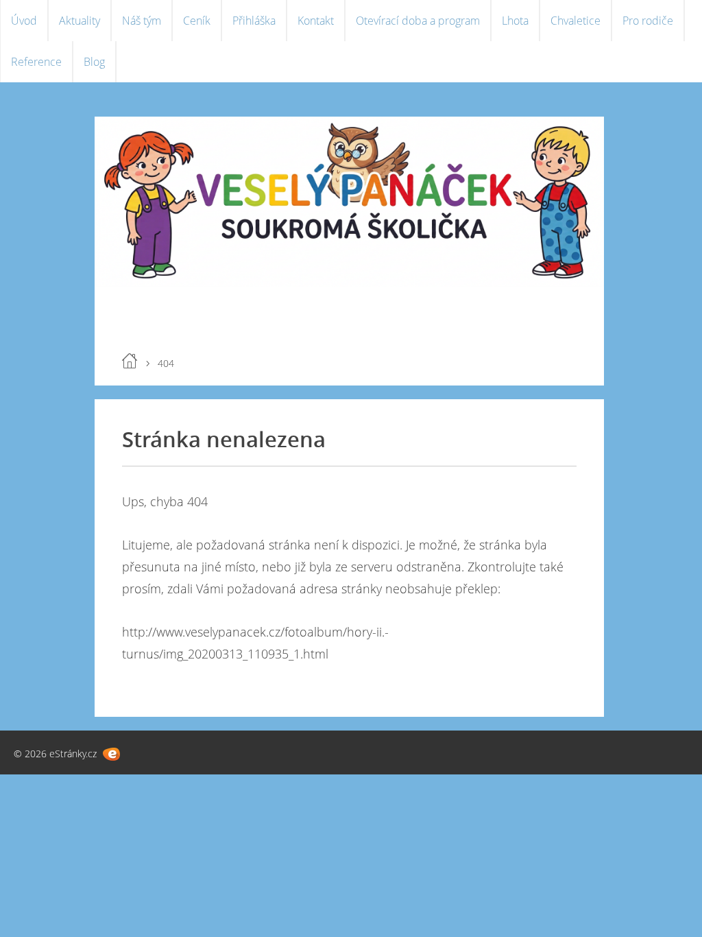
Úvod (24, 20)
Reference (36, 61)
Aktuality (79, 20)
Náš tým (141, 20)
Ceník (196, 20)
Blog (94, 61)
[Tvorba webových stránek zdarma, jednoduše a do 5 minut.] (111, 754)
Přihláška (254, 20)
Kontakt (316, 20)
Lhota (515, 20)
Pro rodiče (647, 20)
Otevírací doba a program (418, 20)
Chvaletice (575, 20)
